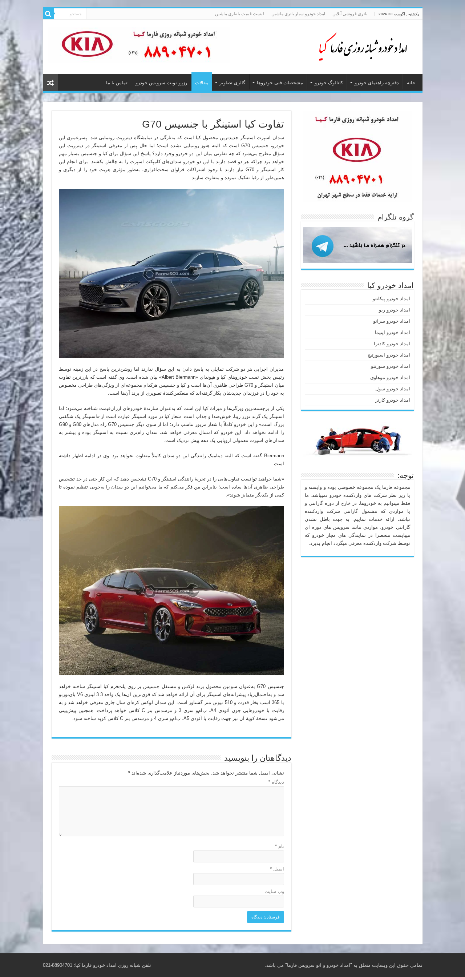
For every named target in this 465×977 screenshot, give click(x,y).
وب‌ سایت (274, 891)
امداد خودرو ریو (394, 310)
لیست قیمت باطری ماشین (239, 13)
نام (279, 846)
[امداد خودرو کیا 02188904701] (359, 45)
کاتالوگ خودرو (329, 82)
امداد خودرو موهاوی (390, 377)
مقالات (202, 82)
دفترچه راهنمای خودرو (377, 82)
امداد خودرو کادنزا (392, 343)
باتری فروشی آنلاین (349, 13)
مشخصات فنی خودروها (280, 82)
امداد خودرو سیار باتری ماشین (298, 13)
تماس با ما (117, 82)
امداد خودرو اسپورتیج (389, 355)
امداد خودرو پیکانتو (391, 298)
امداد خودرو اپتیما (392, 332)
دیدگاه (276, 782)
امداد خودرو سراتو (391, 321)
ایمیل (277, 869)
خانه (411, 82)
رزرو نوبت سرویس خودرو (161, 82)
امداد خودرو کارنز (392, 400)
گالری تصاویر (232, 82)
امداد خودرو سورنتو (390, 366)
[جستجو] (48, 13)
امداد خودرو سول (392, 388)
